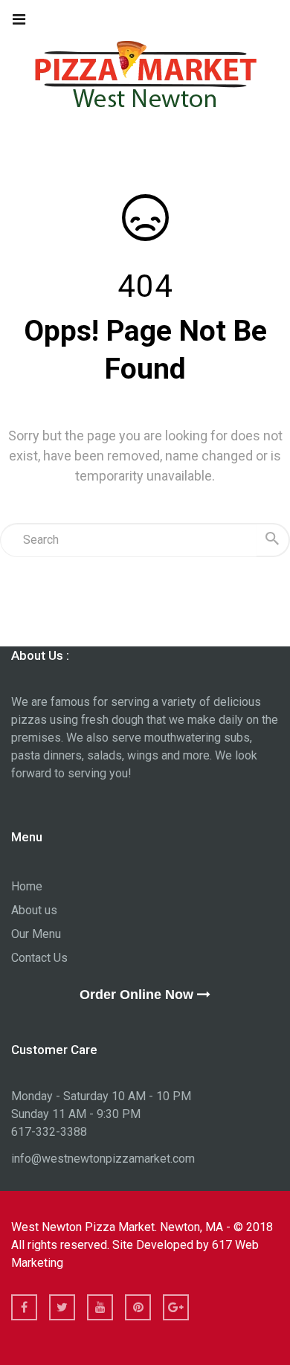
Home (26, 886)
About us (34, 910)
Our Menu (36, 934)
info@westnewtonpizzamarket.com (103, 1159)
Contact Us (39, 958)
